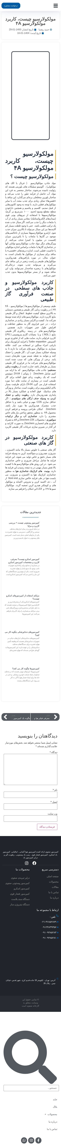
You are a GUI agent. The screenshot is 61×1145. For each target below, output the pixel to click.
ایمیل (53, 802)
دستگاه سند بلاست (20, 899)
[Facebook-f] (38, 1140)
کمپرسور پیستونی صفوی (17, 883)
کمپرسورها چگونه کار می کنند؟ (25, 668)
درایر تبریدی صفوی (20, 878)
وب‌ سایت (52, 814)
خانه (55, 1099)
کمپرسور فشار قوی (20, 894)
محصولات (54, 881)
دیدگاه (53, 752)
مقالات (55, 887)
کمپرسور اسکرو (22, 888)
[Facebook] (34, 863)
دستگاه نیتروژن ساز (20, 904)
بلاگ (55, 1107)
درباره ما (54, 897)
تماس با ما (53, 892)
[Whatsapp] (24, 1140)
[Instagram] (27, 863)
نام (55, 790)
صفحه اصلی (53, 876)
